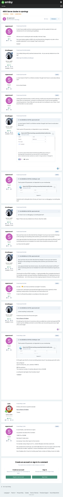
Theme (13, 492)
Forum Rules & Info (54, 492)
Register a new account (18, 477)
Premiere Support (44, 492)
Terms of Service (34, 492)
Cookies (27, 492)
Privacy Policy (20, 492)
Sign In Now (44, 477)
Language (6, 492)
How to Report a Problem (23, 318)
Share (46, 18)
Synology (17, 19)
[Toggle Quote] (18, 119)
